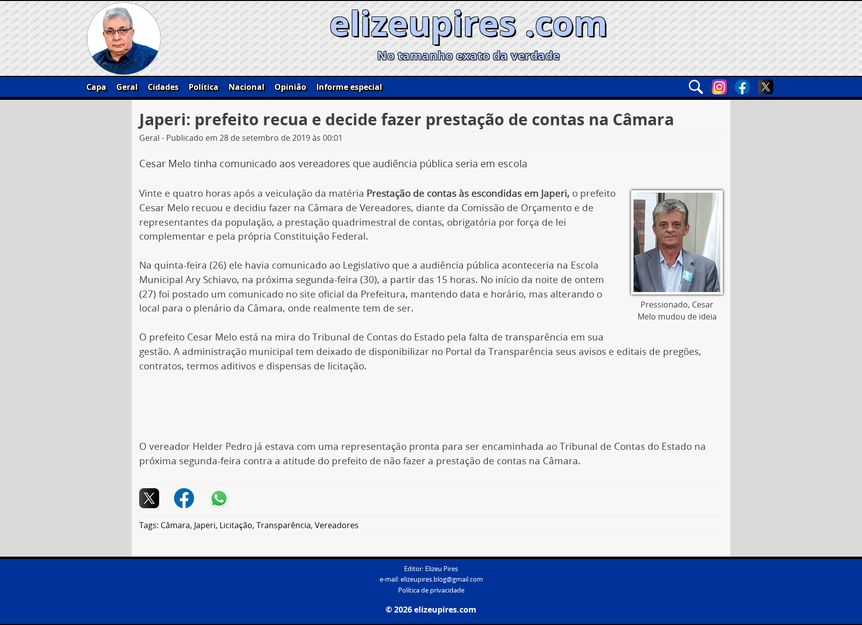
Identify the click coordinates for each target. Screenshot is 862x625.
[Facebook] (742, 86)
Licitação (235, 525)
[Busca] (695, 86)
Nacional (246, 86)
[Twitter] (765, 86)
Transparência (283, 525)
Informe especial (349, 86)
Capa (96, 86)
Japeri (205, 525)
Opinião (290, 86)
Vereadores (337, 525)
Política (203, 86)
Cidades (163, 86)
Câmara (175, 525)
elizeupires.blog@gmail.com (442, 579)
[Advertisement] (431, 409)
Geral (127, 86)
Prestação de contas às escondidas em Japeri (467, 193)
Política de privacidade (431, 590)
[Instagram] (719, 86)
